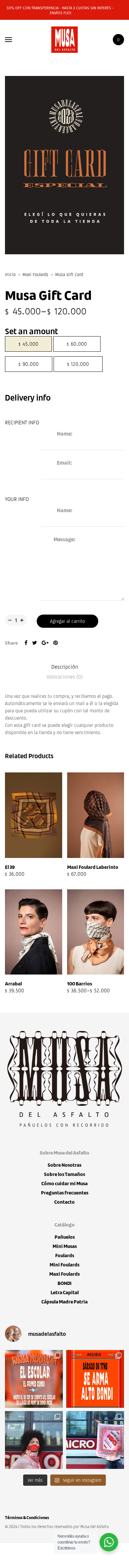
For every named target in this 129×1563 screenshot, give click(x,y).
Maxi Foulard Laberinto (92, 867)
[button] (58, 875)
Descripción (64, 666)
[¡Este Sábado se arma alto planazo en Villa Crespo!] (95, 1379)
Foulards (64, 1255)
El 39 (10, 867)
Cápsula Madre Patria (64, 1301)
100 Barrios (79, 983)
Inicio (10, 274)
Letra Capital (65, 1292)
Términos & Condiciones (27, 1517)
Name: (64, 434)
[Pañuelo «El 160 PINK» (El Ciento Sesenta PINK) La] (34, 1440)
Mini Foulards (64, 1264)
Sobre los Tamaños (64, 1174)
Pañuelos (65, 1237)
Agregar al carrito (67, 621)
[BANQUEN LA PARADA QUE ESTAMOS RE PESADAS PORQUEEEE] (34, 1379)
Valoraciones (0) (65, 676)
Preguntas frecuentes (64, 1192)
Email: (64, 463)
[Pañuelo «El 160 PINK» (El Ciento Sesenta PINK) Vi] (95, 1440)
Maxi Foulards (35, 274)
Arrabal (13, 983)
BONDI (64, 1283)
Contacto (64, 1202)
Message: (64, 539)
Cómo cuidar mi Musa (64, 1183)
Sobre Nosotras (64, 1165)
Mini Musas (65, 1246)
